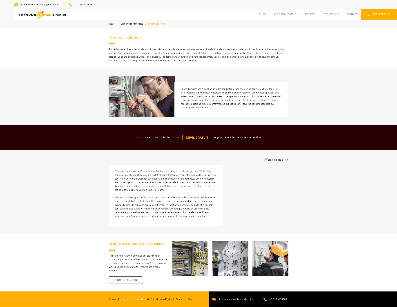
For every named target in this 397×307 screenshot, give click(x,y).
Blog (189, 299)
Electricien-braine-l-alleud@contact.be (40, 4)
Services (309, 14)
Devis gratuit (381, 14)
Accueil (262, 14)
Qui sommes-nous (285, 14)
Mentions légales (164, 299)
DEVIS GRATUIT (197, 137)
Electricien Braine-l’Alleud (133, 299)
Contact (352, 14)
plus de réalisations (125, 280)
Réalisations (331, 14)
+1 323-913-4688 (83, 4)
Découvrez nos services (132, 24)
